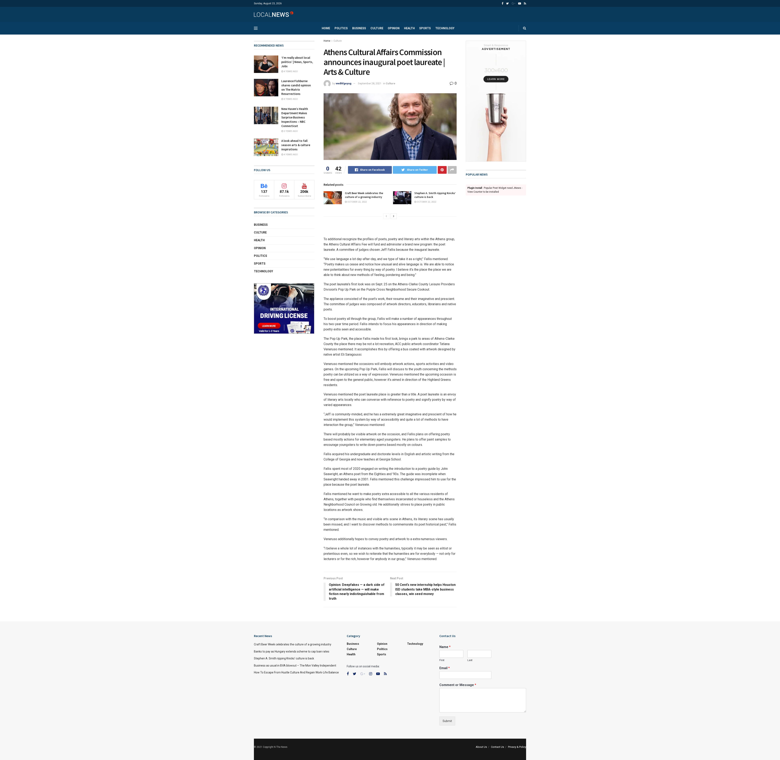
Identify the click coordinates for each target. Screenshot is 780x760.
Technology (444, 28)
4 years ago (290, 71)
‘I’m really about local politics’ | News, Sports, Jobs (297, 62)
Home (326, 28)
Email (444, 668)
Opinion (394, 28)
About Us (481, 746)
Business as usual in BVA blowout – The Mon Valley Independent (295, 665)
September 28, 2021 (369, 83)
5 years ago (290, 131)
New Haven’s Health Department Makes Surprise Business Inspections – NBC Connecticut (294, 117)
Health (409, 28)
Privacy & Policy (517, 746)
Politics (341, 28)
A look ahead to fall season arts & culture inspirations (295, 145)
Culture (376, 28)
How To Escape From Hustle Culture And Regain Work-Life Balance (296, 672)
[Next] (394, 216)
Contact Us (497, 746)
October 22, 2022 (357, 202)
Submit (447, 721)
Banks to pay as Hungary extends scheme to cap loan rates (291, 651)
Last (469, 660)
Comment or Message (457, 685)
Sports (425, 28)
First (441, 660)
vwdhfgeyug (343, 83)
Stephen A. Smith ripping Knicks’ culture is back (284, 658)
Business (359, 28)
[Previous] (386, 216)
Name (445, 647)
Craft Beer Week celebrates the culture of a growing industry (364, 195)
